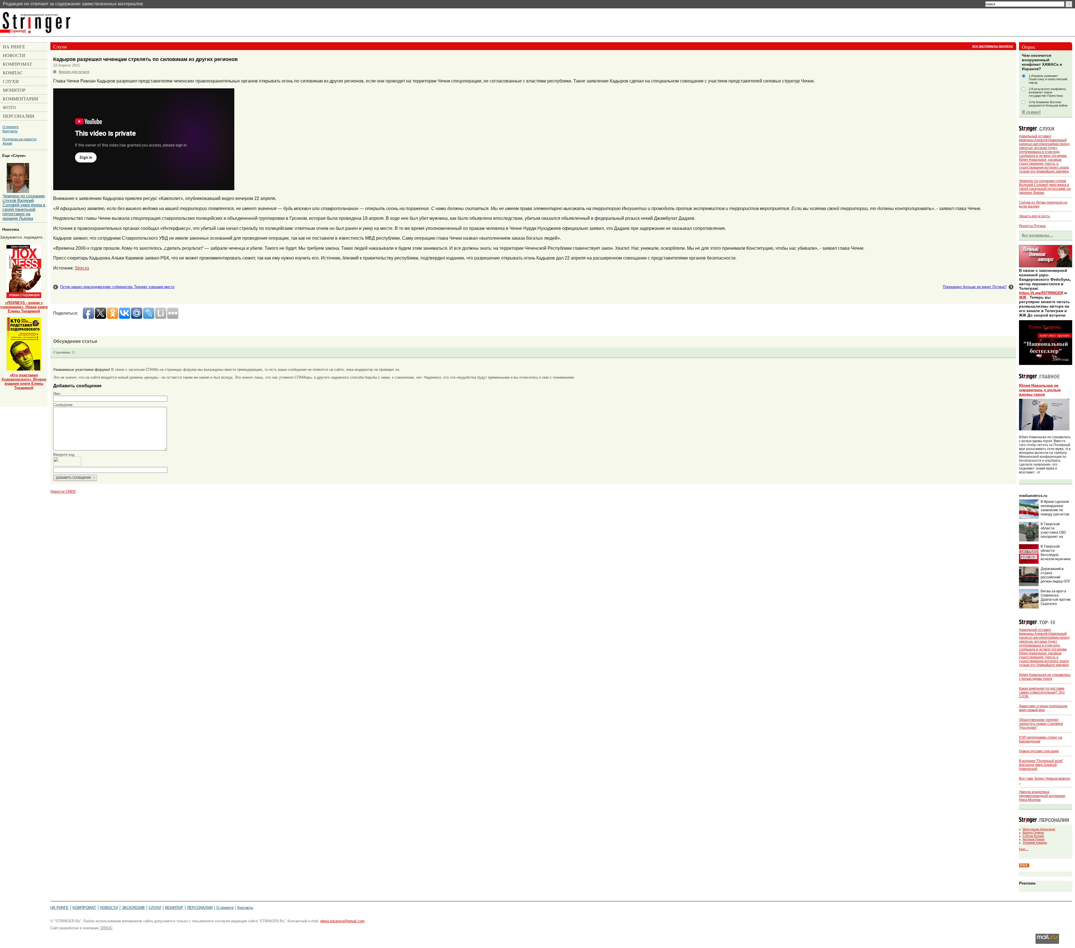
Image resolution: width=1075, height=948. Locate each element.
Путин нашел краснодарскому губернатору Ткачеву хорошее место (117, 287)
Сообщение (63, 405)
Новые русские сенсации (1039, 751)
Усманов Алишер (1035, 842)
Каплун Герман (1033, 832)
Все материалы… (1037, 235)
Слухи (155, 907)
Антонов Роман (1033, 839)
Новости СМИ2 (63, 491)
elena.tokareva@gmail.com (342, 921)
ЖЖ (1022, 297)
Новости (109, 907)
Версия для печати (74, 72)
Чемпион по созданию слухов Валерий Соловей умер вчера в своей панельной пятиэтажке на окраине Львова (1045, 187)
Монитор (174, 907)
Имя (56, 394)
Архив (7, 143)
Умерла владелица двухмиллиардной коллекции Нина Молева (1042, 796)
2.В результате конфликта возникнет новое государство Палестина (1047, 92)
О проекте (11, 127)
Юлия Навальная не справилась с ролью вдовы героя (1040, 390)
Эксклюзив (133, 907)
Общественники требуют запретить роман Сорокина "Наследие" (1041, 724)
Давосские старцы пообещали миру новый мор (1043, 708)
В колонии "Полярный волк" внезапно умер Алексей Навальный (1041, 765)
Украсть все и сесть (1034, 216)
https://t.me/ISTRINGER (1041, 293)
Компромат (84, 907)
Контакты (10, 131)
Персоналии (199, 907)
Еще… (1023, 849)
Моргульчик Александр (1039, 829)
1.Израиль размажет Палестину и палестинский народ (1048, 79)
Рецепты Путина (1032, 226)
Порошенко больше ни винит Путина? (974, 287)
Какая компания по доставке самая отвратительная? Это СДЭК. (1042, 692)
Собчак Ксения (1033, 836)
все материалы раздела (992, 46)
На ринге (59, 907)
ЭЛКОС (106, 928)
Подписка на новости (19, 139)
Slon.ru (82, 267)
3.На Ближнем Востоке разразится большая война (1048, 103)
